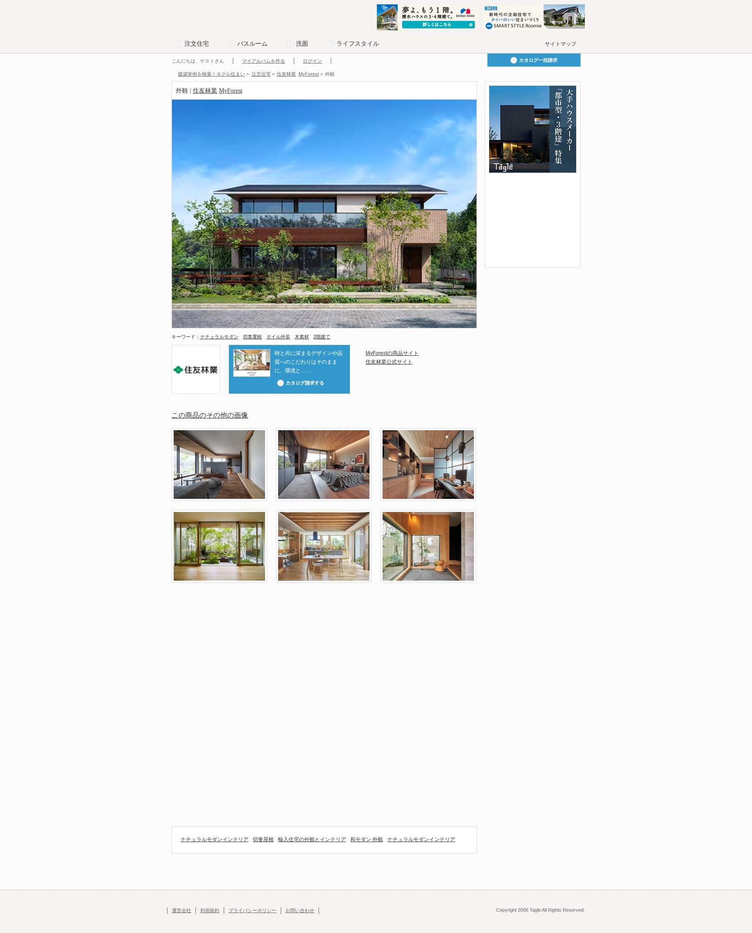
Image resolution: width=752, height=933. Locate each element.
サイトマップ (560, 44)
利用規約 (209, 910)
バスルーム (252, 43)
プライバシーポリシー (252, 910)
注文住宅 (197, 43)
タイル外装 (278, 336)
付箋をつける (177, 105)
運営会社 (181, 910)
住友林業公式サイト (389, 362)
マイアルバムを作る (263, 61)
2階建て (321, 336)
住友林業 (205, 90)
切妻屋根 (252, 336)
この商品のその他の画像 (209, 415)
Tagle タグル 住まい (199, 18)
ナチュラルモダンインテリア (214, 839)
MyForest (230, 90)
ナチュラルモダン (219, 336)
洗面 (302, 43)
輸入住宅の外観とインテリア (312, 839)
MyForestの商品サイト (392, 353)
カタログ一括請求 (538, 60)
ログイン (312, 61)
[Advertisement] (329, 619)
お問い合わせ (299, 910)
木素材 (302, 336)
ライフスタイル (357, 43)
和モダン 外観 (366, 839)
